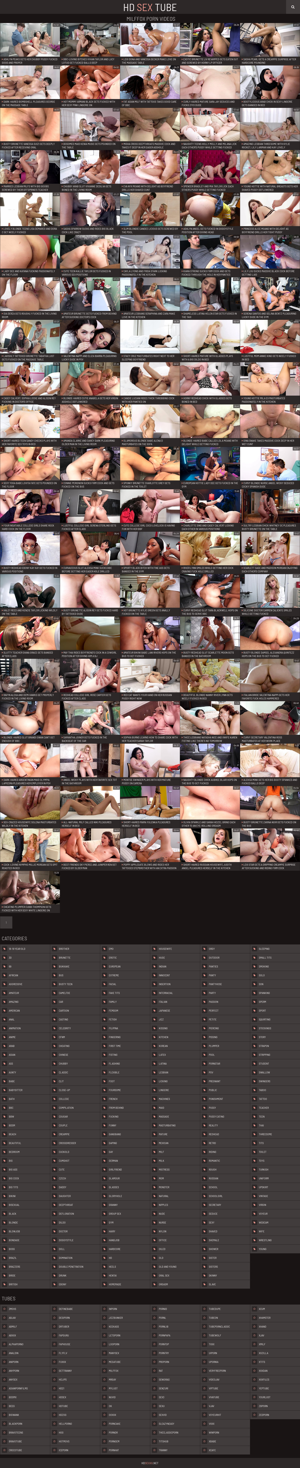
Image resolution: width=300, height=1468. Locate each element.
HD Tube (150, 7)
